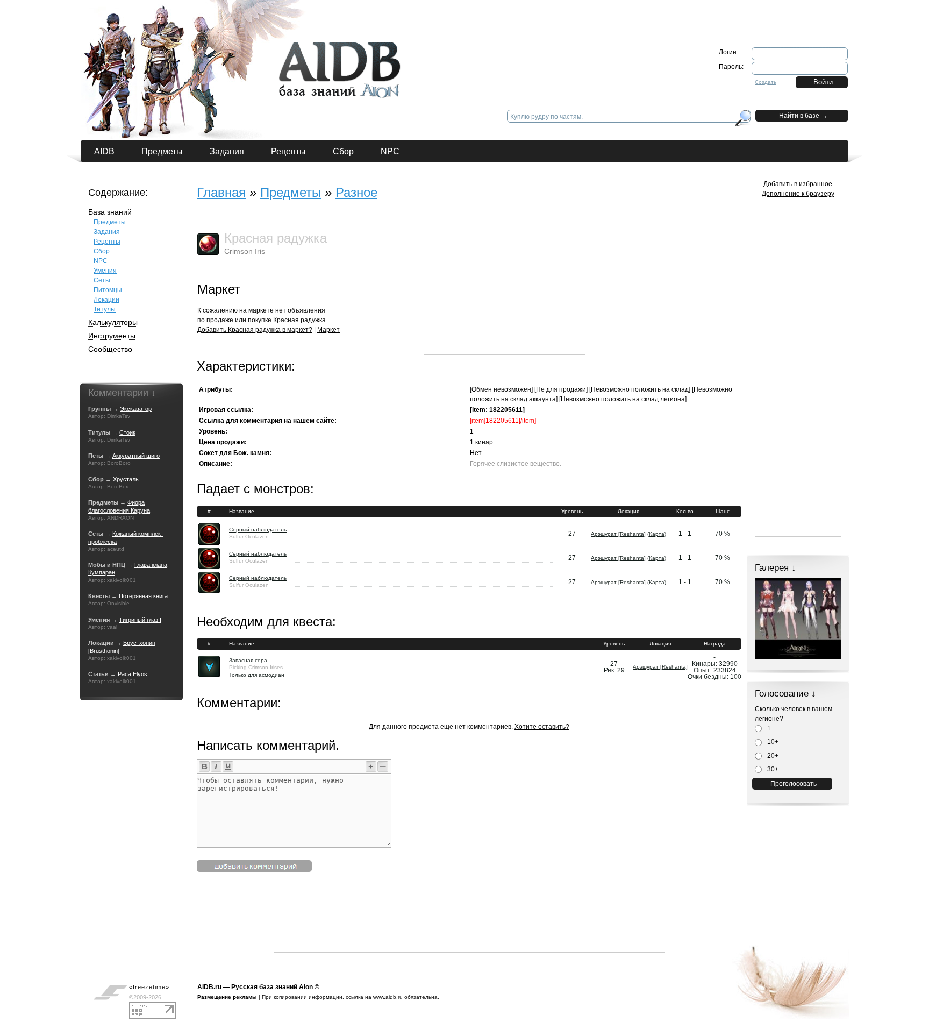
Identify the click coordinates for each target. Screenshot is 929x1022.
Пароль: (731, 66)
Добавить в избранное (797, 184)
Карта (656, 534)
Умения (105, 270)
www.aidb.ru (388, 997)
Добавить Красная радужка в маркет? (254, 329)
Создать (765, 82)
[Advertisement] (504, 287)
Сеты (102, 280)
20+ (772, 756)
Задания (227, 151)
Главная (221, 192)
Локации (106, 299)
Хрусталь (126, 479)
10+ (772, 742)
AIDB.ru (209, 987)
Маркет (328, 329)
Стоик (127, 432)
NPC (390, 151)
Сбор (343, 151)
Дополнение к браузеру (798, 193)
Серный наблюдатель (258, 530)
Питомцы (108, 290)
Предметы (162, 151)
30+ (772, 769)
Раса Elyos (132, 674)
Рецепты (288, 151)
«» (149, 987)
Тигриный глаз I (140, 619)
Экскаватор (136, 409)
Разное (356, 192)
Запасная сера (248, 660)
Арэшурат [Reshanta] (618, 534)
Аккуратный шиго (136, 455)
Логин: (728, 52)
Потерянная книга (143, 596)
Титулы (105, 309)
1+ (770, 728)
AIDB (104, 151)
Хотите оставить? (541, 726)
